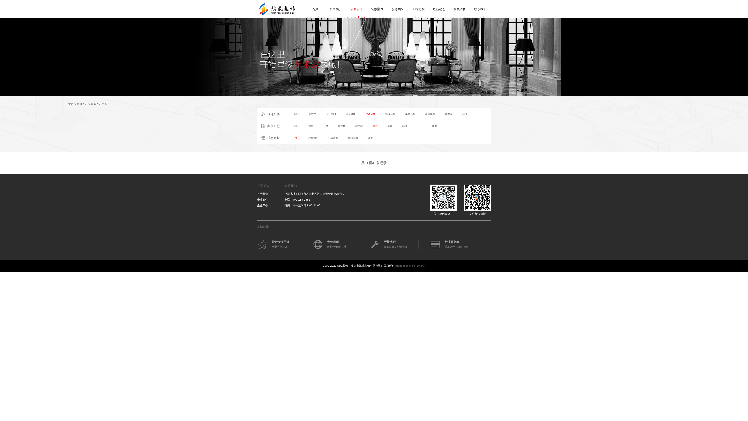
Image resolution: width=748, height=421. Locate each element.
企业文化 (262, 199)
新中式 (312, 114)
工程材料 (418, 9)
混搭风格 (430, 114)
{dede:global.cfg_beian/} (410, 265)
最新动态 (439, 9)
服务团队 (398, 9)
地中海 (449, 114)
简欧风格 (390, 114)
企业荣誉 (262, 205)
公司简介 (336, 9)
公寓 (325, 126)
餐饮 (390, 126)
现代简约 (331, 114)
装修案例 (377, 9)
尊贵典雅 (353, 137)
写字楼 (359, 126)
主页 (71, 104)
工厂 (419, 126)
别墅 (310, 126)
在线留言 (459, 9)
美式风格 (410, 114)
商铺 (404, 126)
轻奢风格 (351, 114)
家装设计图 (97, 104)
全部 (296, 114)
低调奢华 (333, 137)
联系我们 (480, 9)
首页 (315, 9)
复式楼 (342, 126)
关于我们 (262, 193)
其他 (464, 114)
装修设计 (356, 9)
